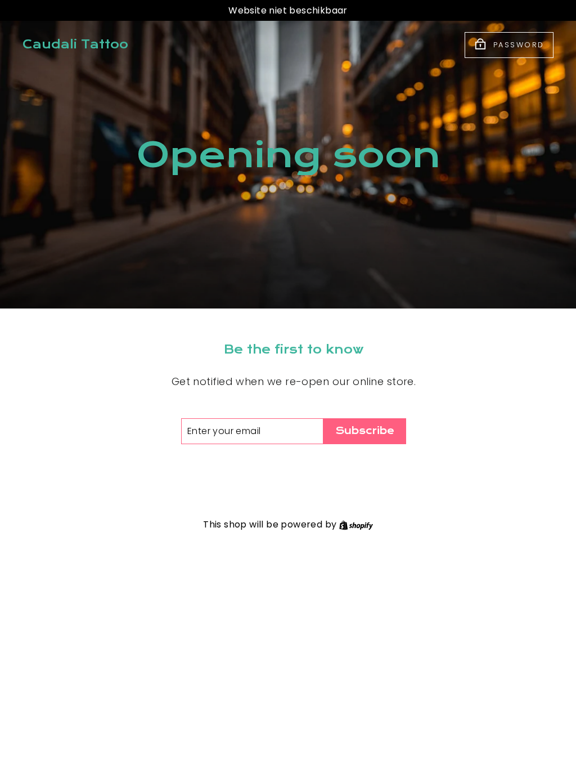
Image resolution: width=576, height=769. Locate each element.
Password (518, 44)
